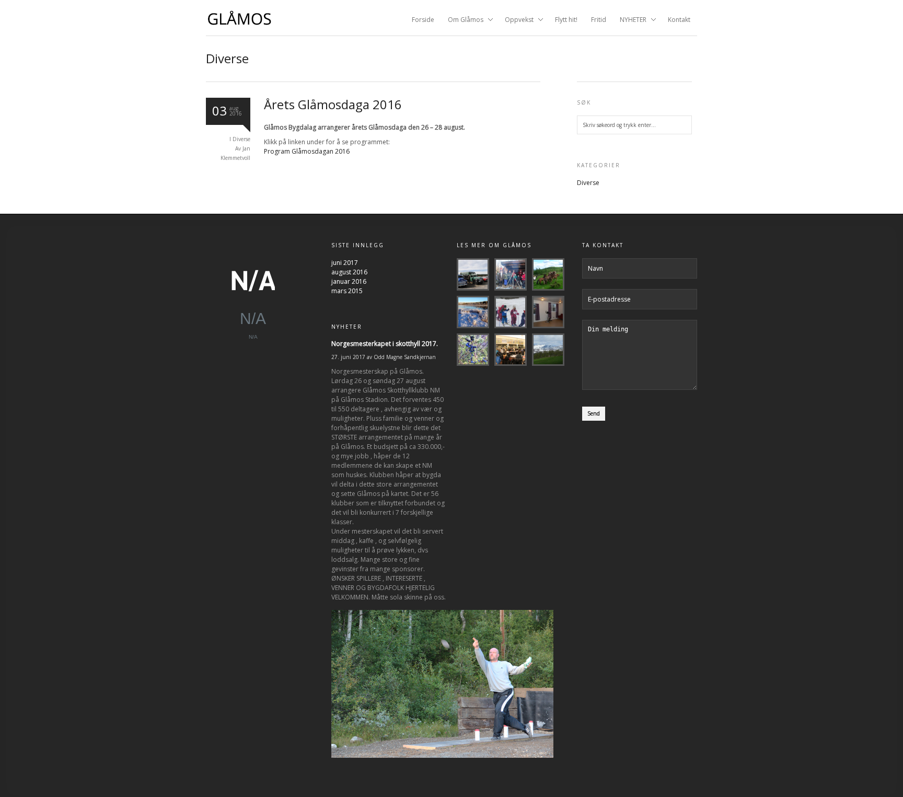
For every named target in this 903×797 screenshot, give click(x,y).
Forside (423, 19)
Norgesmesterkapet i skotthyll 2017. (384, 343)
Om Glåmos (462, 20)
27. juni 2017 (348, 357)
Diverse (241, 139)
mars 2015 (347, 290)
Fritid (598, 19)
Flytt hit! (566, 19)
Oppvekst (516, 20)
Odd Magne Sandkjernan (405, 357)
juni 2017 (344, 262)
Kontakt (679, 19)
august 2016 (349, 272)
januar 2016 (348, 281)
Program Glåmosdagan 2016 (307, 151)
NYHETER (629, 20)
